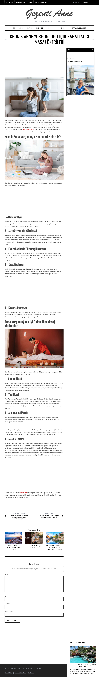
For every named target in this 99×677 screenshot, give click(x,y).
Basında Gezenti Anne (24, 2)
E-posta (7, 604)
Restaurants (18, 28)
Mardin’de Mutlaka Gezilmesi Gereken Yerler (13, 547)
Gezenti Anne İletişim (13, 7)
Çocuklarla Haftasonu (77, 28)
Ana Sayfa (9, 2)
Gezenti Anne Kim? (41, 2)
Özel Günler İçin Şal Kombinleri (34, 546)
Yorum (7, 575)
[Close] (71, 642)
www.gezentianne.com (18, 668)
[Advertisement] (34, 61)
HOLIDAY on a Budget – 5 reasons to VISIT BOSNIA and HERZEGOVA (54, 547)
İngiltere (39, 28)
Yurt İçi (50, 28)
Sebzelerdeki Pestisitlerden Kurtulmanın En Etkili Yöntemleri (19, 516)
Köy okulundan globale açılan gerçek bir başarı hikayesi (49, 515)
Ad (6, 596)
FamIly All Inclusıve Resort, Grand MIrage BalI (83, 665)
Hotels (29, 28)
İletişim (31, 673)
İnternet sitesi (9, 611)
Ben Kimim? (8, 673)
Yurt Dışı (60, 28)
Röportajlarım (20, 673)
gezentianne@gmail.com (75, 61)
